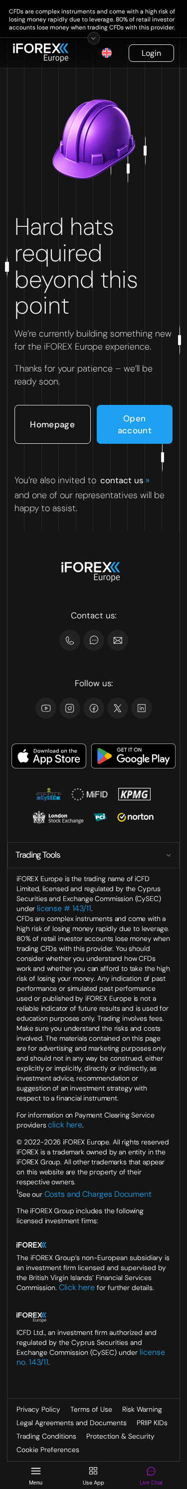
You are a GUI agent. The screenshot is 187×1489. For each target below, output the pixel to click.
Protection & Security (120, 1436)
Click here (77, 1287)
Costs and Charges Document (98, 1193)
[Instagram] (69, 708)
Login (151, 53)
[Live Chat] (93, 640)
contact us (124, 480)
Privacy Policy (38, 1409)
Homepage (52, 424)
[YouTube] (45, 708)
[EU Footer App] (48, 757)
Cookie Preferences (47, 1449)
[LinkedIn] (141, 708)
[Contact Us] (69, 640)
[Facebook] (93, 708)
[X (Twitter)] (117, 708)
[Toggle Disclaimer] (93, 38)
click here (65, 1124)
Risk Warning (142, 1409)
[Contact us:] (117, 640)
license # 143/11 (64, 908)
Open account (135, 424)
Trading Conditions (46, 1436)
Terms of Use (91, 1409)
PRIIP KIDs (152, 1422)
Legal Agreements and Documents (71, 1422)
